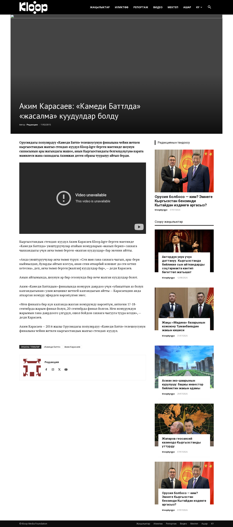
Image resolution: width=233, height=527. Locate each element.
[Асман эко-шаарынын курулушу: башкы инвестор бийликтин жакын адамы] (184, 367)
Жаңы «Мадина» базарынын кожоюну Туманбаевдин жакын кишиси (183, 326)
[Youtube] (67, 369)
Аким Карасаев (72, 346)
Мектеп (173, 7)
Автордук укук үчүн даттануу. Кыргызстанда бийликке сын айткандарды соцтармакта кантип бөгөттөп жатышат (183, 264)
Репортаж (140, 7)
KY (197, 7)
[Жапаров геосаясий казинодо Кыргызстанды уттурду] (184, 425)
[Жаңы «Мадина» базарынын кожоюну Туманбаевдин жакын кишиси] (184, 309)
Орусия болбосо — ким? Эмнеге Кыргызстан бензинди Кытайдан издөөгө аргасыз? (184, 201)
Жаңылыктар (100, 7)
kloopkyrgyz (161, 209)
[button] (209, 7)
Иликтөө (121, 7)
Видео (158, 7)
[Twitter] (61, 369)
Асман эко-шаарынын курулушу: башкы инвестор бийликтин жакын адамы (182, 384)
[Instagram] (54, 369)
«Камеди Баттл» (52, 346)
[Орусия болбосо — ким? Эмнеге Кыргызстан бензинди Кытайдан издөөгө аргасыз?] (184, 171)
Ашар (187, 7)
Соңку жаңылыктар (169, 221)
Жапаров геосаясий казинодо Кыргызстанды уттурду (181, 442)
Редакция (32, 124)
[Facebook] (48, 369)
